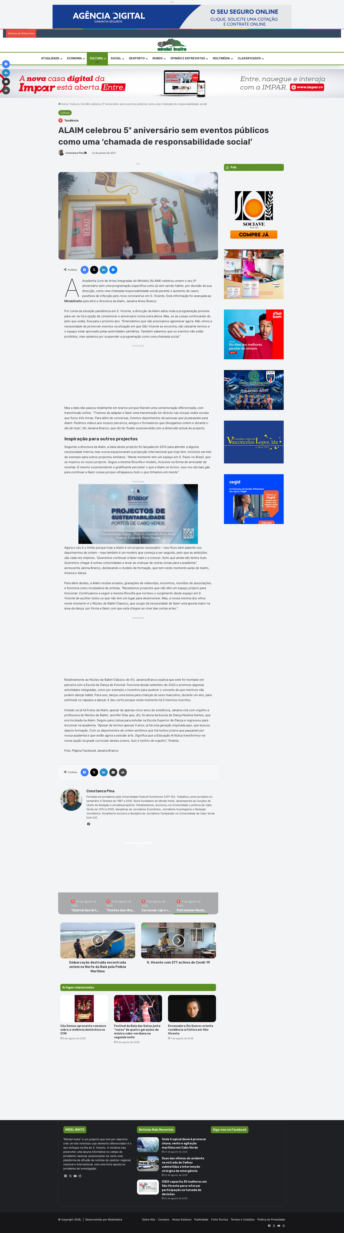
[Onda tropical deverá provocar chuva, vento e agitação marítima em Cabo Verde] (148, 1144)
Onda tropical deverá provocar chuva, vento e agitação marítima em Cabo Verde (184, 1143)
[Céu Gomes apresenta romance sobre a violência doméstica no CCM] (84, 1008)
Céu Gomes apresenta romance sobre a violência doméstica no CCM (83, 1029)
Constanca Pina (74, 152)
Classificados (249, 58)
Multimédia (221, 58)
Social (116, 58)
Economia (74, 58)
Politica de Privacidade (271, 1219)
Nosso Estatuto (182, 1219)
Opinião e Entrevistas (187, 58)
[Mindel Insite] (172, 45)
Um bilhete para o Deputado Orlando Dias (60, 33)
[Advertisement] (138, 376)
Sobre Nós (148, 1219)
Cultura (96, 58)
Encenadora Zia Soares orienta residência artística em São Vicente (190, 1029)
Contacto (163, 1219)
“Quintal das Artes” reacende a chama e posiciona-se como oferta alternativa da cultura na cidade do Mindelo (138, 882)
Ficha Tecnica (219, 1219)
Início (64, 104)
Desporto (137, 58)
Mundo (157, 58)
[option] (138, 874)
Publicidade (201, 1219)
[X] (70, 1176)
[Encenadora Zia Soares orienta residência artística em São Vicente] (192, 1008)
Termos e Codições (243, 1219)
